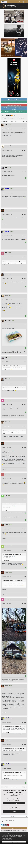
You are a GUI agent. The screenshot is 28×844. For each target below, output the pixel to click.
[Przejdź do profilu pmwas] (2, 210)
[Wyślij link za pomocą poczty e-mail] (6, 825)
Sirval (6, 495)
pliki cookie (17, 835)
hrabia (6, 124)
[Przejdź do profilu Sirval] (2, 496)
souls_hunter (8, 320)
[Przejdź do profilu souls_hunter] (2, 321)
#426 (25, 129)
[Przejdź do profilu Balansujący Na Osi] (2, 146)
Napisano (7, 129)
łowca (6, 474)
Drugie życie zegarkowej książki (14, 99)
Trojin (6, 421)
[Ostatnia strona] (26, 121)
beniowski (17, 748)
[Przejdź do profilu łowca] (2, 474)
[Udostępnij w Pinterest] (8, 825)
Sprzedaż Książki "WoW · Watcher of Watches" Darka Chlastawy (14, 111)
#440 (25, 447)
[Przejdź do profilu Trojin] (2, 422)
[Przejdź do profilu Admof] (2, 296)
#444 (25, 550)
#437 (25, 383)
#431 (25, 235)
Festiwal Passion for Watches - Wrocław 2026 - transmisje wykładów (14, 108)
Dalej (24, 121)
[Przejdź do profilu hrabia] (2, 125)
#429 (25, 193)
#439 (25, 426)
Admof (6, 295)
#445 (25, 576)
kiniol (6, 400)
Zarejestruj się (14, 803)
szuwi (6, 274)
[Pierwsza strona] (1, 121)
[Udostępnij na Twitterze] (1, 825)
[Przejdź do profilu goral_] (2, 168)
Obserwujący (12, 816)
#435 (25, 325)
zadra (6, 252)
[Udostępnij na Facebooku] (3, 825)
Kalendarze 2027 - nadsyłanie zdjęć (14, 104)
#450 (25, 768)
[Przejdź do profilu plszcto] (2, 546)
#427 (25, 150)
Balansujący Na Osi (9, 145)
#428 (25, 171)
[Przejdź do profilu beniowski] (2, 189)
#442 (25, 500)
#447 (25, 690)
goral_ (6, 167)
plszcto (6, 545)
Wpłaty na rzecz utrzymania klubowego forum (14, 102)
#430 (25, 214)
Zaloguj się (14, 811)
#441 (25, 478)
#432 (25, 257)
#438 (25, 404)
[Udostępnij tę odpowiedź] (22, 129)
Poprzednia (5, 121)
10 (26, 816)
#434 (25, 299)
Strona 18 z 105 (14, 121)
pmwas (9, 118)
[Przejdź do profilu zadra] (2, 253)
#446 (25, 603)
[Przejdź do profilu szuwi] (2, 274)
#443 (25, 529)
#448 (25, 722)
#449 (25, 744)
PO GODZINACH (21, 118)
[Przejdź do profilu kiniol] (2, 400)
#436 (25, 361)
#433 (25, 278)
